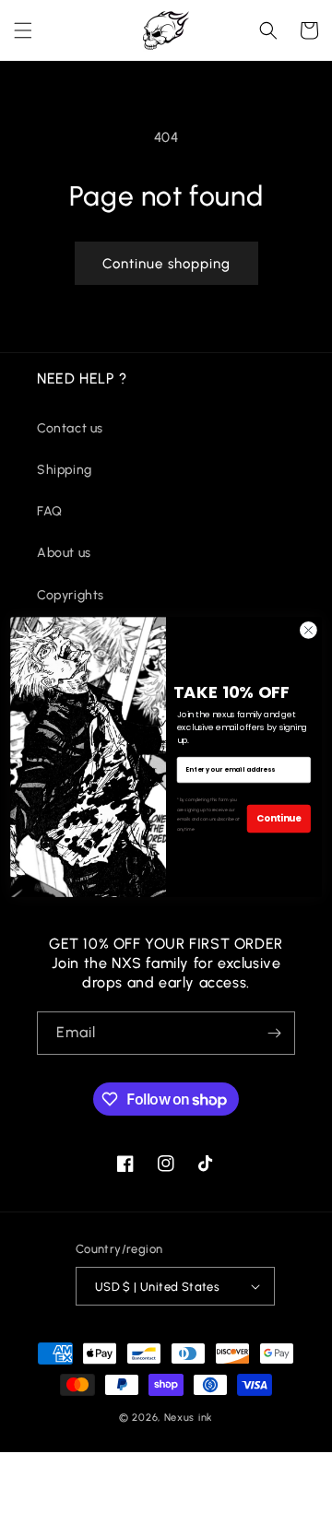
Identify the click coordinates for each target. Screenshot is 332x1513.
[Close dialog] (309, 630)
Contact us (70, 428)
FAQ (50, 511)
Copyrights (70, 595)
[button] (23, 30)
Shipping (64, 470)
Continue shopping (166, 263)
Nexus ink (188, 1418)
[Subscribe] (274, 1033)
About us (64, 553)
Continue (279, 817)
